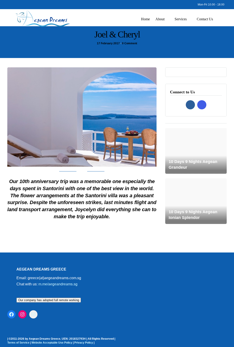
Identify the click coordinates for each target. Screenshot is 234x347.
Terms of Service (18, 342)
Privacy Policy (83, 342)
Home (145, 19)
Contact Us (205, 19)
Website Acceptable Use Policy (52, 342)
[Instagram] (15, 3)
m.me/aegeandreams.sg (57, 284)
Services (181, 19)
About (160, 19)
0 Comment (129, 43)
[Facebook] (190, 104)
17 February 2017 (108, 43)
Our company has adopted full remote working (48, 300)
